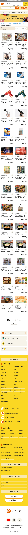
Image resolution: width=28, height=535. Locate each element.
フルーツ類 (3, 372)
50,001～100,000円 (5, 452)
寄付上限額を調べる (5, 470)
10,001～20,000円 (18, 447)
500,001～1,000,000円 (19, 455)
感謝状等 (16, 398)
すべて (2, 366)
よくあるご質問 (4, 483)
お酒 (15, 378)
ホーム (2, 23)
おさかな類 (3, 375)
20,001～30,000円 (5, 449)
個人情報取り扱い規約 (16, 525)
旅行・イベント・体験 (6, 390)
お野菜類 (16, 375)
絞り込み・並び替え (20, 28)
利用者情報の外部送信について (11, 527)
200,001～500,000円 (6, 455)
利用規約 (7, 525)
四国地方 (12, 436)
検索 (17, 7)
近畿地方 (15, 23)
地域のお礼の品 (17, 390)
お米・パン (3, 369)
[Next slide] (26, 12)
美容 (2, 395)
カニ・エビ (16, 372)
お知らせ (3, 485)
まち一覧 (20, 12)
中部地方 (12, 433)
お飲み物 (3, 381)
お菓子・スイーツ (18, 381)
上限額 (14, 5)
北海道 (11, 430)
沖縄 (2, 438)
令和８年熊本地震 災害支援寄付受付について (14, 0)
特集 (24, 12)
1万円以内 (3, 447)
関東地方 (3, 433)
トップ (2, 12)
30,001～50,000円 (18, 449)
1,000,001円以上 (5, 458)
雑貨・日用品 (4, 393)
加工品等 (3, 384)
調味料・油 (3, 387)
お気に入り (18, 5)
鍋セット (16, 387)
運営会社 (22, 527)
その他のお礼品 (4, 401)
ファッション (17, 395)
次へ (14, 323)
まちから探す (8, 23)
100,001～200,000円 (19, 452)
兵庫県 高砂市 (21, 23)
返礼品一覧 (14, 12)
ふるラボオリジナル (18, 366)
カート (21, 5)
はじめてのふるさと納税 (6, 467)
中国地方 (3, 436)
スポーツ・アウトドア (19, 393)
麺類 (15, 384)
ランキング (8, 12)
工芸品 (2, 398)
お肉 (15, 369)
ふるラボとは (4, 479)
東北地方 (21, 430)
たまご (2, 378)
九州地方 (21, 436)
